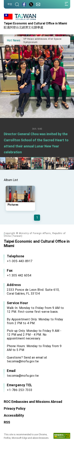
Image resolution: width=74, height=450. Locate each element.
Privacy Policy (14, 408)
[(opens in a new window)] (24, 4)
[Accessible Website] (62, 436)
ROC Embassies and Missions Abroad (33, 402)
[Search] (17, 4)
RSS (7, 422)
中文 (10, 4)
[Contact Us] (38, 4)
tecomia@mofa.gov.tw (23, 375)
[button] (9, 40)
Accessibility (14, 415)
